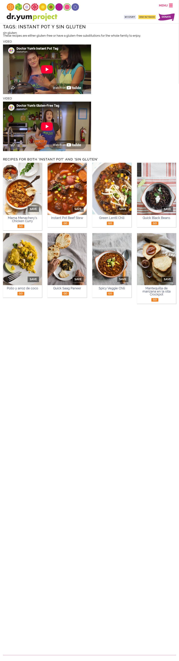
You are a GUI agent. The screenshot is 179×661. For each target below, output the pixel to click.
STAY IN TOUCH (147, 17)
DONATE (166, 17)
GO (21, 226)
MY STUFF (130, 17)
